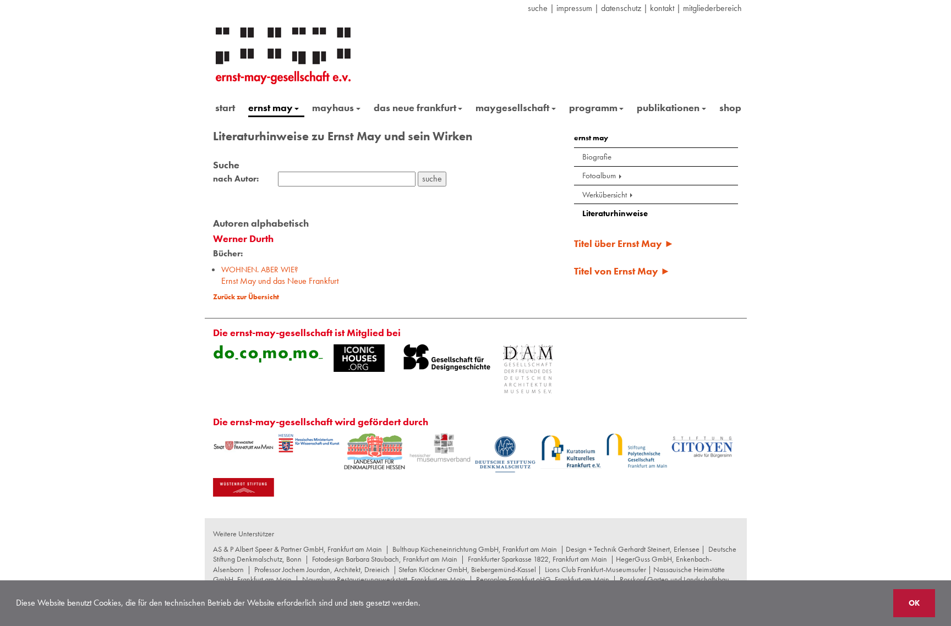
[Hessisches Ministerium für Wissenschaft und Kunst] (309, 443)
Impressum (574, 8)
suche (538, 8)
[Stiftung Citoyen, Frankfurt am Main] (702, 445)
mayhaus (333, 107)
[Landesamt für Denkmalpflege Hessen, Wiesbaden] (374, 451)
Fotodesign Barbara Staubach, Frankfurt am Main (384, 559)
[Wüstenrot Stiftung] (243, 487)
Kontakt (662, 8)
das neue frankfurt (415, 107)
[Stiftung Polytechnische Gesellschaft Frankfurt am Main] (636, 450)
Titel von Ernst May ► (622, 271)
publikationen (668, 107)
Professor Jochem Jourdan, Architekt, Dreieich (322, 569)
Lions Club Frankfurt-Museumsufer (595, 569)
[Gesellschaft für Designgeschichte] (447, 357)
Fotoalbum (599, 175)
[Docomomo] (268, 353)
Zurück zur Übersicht (246, 296)
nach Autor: (236, 178)
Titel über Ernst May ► (624, 243)
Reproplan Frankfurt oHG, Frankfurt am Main (542, 579)
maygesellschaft (512, 107)
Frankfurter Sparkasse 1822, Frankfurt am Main (537, 559)
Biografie (596, 156)
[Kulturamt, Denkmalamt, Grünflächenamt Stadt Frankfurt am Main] (243, 445)
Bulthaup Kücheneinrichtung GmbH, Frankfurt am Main (474, 549)
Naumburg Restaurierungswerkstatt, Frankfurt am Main (384, 579)
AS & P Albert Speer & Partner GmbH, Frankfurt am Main (297, 549)
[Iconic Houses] (359, 358)
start (225, 107)
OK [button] (914, 603)
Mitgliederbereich (712, 8)
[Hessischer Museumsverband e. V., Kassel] (440, 448)
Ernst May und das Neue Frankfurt (279, 276)
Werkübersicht (604, 194)
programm (593, 107)
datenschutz (621, 8)
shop (730, 107)
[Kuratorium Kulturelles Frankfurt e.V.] (571, 451)
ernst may (270, 107)
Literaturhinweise (615, 213)
